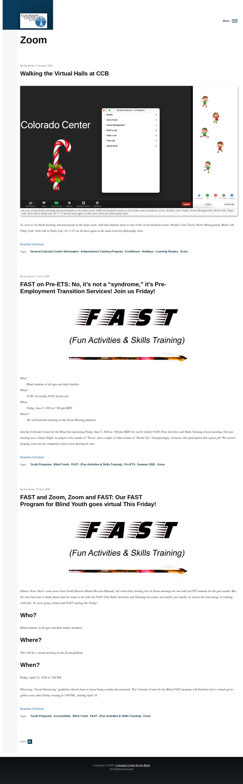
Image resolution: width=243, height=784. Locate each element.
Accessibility (62, 716)
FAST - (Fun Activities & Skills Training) (96, 464)
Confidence (132, 251)
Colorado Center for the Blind (133, 765)
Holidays (148, 251)
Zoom (184, 251)
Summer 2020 (146, 464)
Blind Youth (61, 464)
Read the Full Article (32, 244)
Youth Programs (41, 464)
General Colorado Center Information (54, 251)
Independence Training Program (102, 251)
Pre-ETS (129, 464)
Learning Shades (167, 251)
